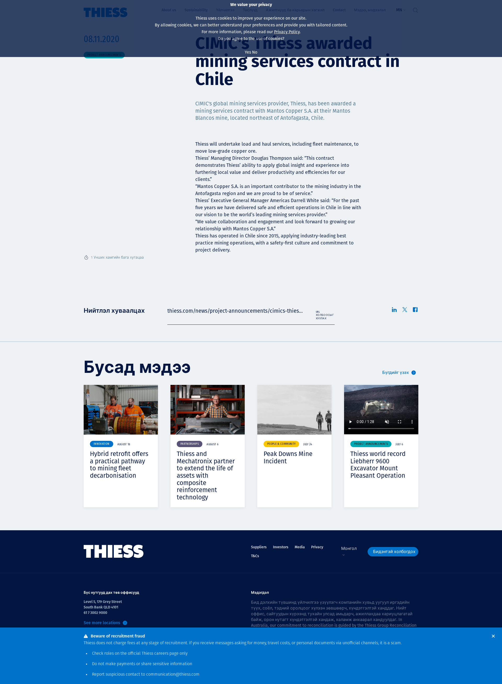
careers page (166, 654)
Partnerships (189, 444)
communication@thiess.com (172, 674)
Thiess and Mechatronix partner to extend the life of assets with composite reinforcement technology (206, 475)
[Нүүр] (114, 551)
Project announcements (371, 444)
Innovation (102, 444)
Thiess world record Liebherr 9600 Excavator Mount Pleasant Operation (378, 464)
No (254, 52)
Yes (248, 52)
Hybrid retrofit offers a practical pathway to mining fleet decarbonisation (119, 464)
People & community (281, 444)
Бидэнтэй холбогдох (394, 551)
